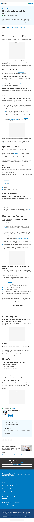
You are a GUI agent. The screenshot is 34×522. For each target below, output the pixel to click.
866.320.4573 (23, 460)
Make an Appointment (20, 454)
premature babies (21, 81)
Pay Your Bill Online (5, 487)
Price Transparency (5, 488)
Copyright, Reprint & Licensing (26, 512)
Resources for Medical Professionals (15, 493)
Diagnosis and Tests (23, 27)
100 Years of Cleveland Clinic (14, 479)
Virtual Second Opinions (5, 493)
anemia (5, 111)
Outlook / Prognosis (15, 29)
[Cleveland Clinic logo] (5, 408)
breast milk (10, 353)
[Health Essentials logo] (12, 408)
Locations (11, 482)
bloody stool (10, 183)
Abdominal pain (6, 179)
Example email (10, 414)
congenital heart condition (13, 119)
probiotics (6, 355)
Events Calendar (4, 482)
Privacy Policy (10, 513)
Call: (4, 516)
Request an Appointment (17, 464)
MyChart (13, 505)
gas (29, 209)
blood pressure (14, 181)
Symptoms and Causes (14, 27)
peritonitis (5, 227)
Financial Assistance (5, 484)
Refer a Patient (4, 490)
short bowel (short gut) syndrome (22, 238)
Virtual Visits (4, 494)
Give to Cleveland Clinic (5, 485)
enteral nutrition (18, 83)
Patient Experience (12, 485)
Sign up (10, 416)
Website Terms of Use (5, 513)
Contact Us (17, 466)
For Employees (12, 491)
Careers (11, 490)
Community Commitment (13, 488)
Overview (8, 27)
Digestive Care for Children (15, 309)
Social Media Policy (20, 512)
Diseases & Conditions (6, 8)
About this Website (10, 512)
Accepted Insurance (5, 481)
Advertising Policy (15, 512)
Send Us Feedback (4, 512)
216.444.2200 (19, 462)
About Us (11, 481)
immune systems (16, 153)
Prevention (20, 29)
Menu (31, 3)
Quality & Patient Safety (13, 484)
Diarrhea (5, 183)
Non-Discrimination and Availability (23, 513)
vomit (10, 185)
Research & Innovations (13, 487)
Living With (25, 29)
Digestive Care (13, 307)
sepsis (10, 229)
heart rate (9, 181)
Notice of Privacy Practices (15, 513)
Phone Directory (4, 491)
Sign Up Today (4, 498)
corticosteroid (21, 348)
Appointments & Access (5, 479)
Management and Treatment (6, 29)
